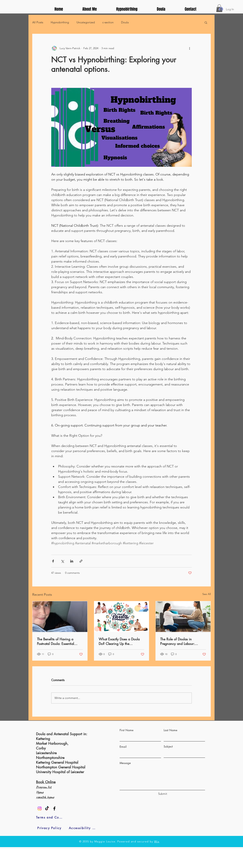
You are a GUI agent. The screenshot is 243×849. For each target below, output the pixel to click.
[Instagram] (39, 808)
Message (125, 763)
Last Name (170, 730)
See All (206, 594)
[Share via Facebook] (53, 561)
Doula (125, 22)
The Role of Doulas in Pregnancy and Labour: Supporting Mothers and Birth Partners (182, 641)
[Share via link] (81, 561)
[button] (206, 22)
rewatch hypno (45, 797)
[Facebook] (54, 808)
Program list (43, 787)
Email (123, 746)
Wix (156, 841)
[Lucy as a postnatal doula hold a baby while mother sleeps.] (59, 616)
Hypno (39, 792)
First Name (126, 730)
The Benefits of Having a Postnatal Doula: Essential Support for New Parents (55, 641)
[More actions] (189, 48)
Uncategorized (86, 22)
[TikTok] (47, 808)
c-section (108, 22)
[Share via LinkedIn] (71, 561)
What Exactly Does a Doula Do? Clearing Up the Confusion (119, 641)
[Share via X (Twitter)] (62, 561)
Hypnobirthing (60, 22)
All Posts (37, 22)
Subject (168, 746)
